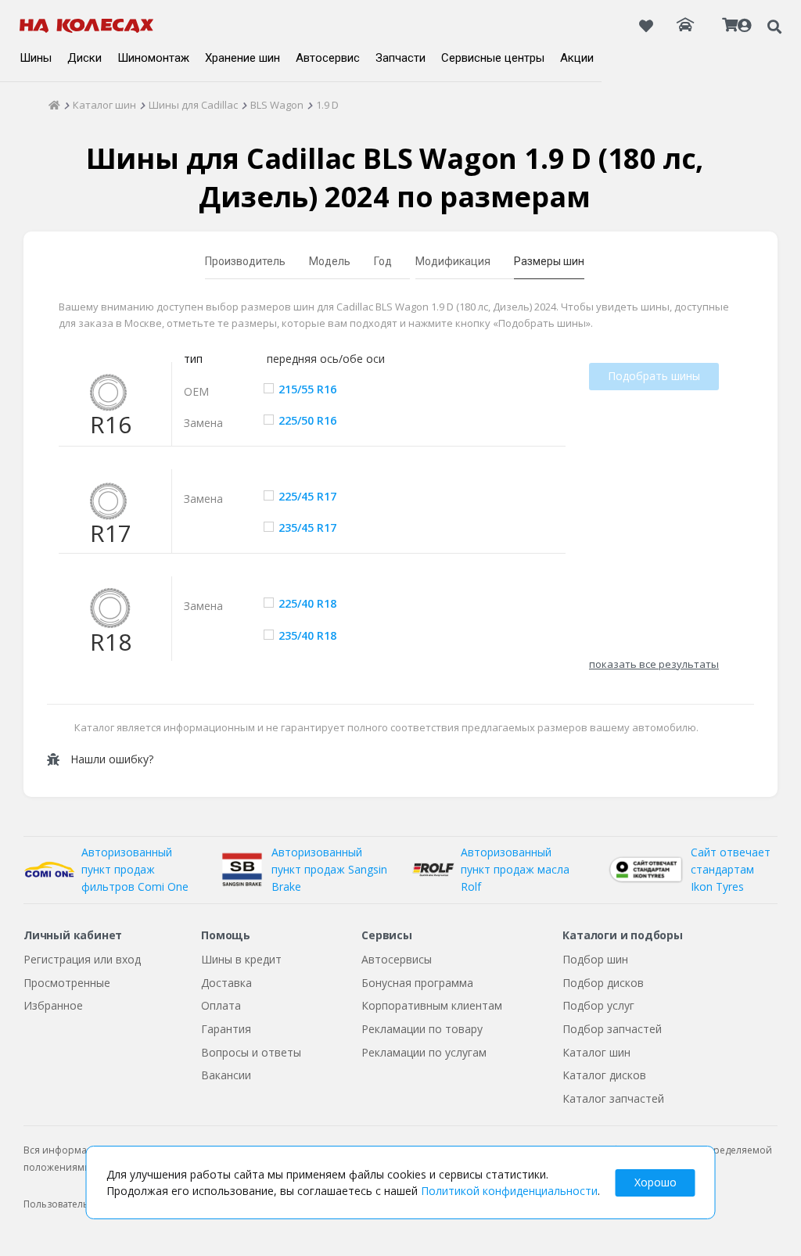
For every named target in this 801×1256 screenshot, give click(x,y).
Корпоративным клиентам (431, 1005)
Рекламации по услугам (424, 1052)
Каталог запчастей (613, 1098)
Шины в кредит (241, 959)
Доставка (226, 982)
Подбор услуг (598, 1005)
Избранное (53, 1005)
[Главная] (54, 105)
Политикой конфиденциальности (509, 1190)
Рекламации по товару (422, 1028)
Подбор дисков (603, 982)
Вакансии (226, 1075)
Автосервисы (396, 959)
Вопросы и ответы (251, 1052)
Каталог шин (596, 1052)
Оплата (221, 1005)
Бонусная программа (417, 982)
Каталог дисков (604, 1075)
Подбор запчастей (612, 1028)
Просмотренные (66, 982)
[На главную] (87, 26)
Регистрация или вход (82, 959)
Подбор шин (595, 959)
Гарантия (226, 1028)
